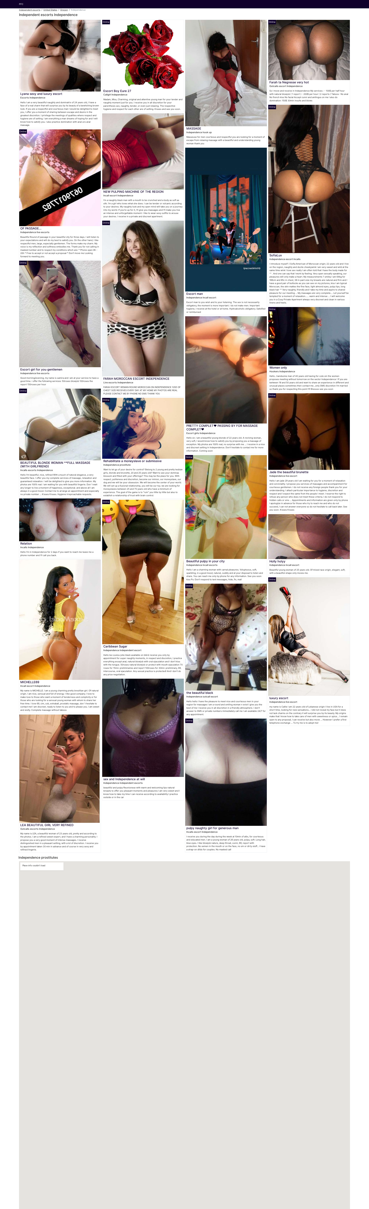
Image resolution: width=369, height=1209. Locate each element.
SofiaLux (275, 255)
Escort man (194, 294)
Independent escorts (29, 9)
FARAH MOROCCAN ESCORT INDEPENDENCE (136, 378)
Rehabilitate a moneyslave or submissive (132, 461)
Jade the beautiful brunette (288, 472)
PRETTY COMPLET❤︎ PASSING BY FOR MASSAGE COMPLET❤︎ (222, 427)
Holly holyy (277, 561)
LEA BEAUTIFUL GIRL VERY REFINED (47, 825)
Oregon (64, 9)
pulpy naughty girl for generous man (212, 828)
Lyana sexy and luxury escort (41, 94)
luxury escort (278, 698)
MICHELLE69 (29, 682)
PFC (21, 4)
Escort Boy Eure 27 (117, 91)
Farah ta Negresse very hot (289, 82)
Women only (278, 367)
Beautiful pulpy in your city (205, 561)
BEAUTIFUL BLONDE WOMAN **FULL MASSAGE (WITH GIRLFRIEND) (55, 464)
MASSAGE (193, 128)
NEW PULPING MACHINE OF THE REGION (133, 191)
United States (50, 9)
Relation (26, 543)
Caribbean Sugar (115, 646)
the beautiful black (199, 693)
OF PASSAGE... (31, 228)
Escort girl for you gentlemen (41, 369)
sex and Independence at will (124, 779)
